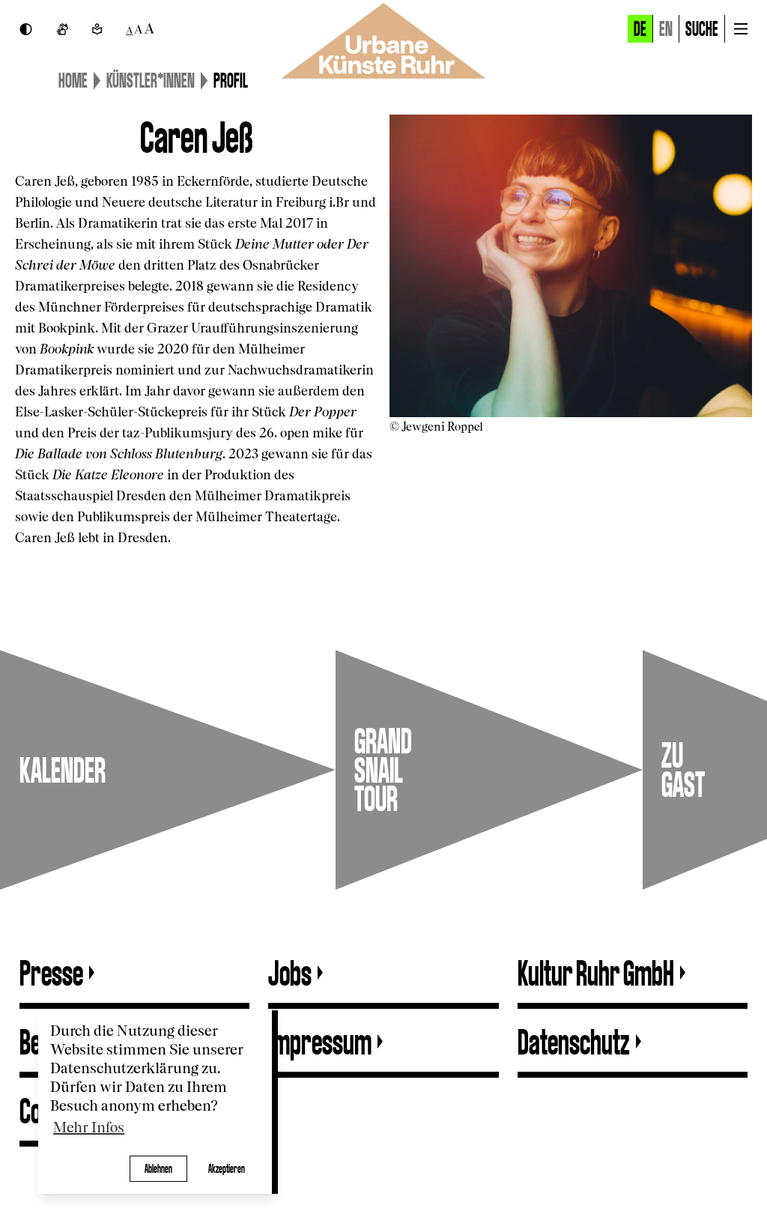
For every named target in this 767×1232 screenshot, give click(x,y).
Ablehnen (158, 1169)
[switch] (25, 29)
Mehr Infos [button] (88, 1128)
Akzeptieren (226, 1169)
